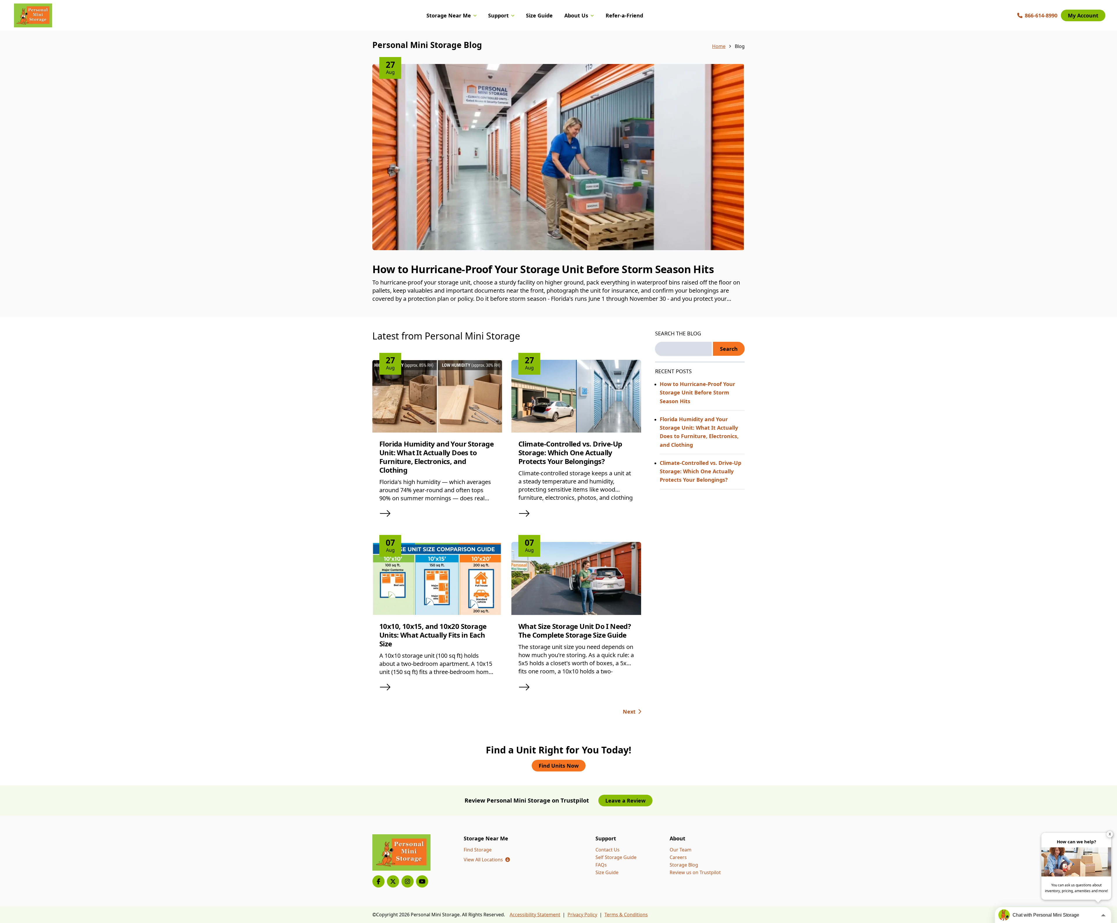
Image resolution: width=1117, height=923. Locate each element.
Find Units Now (559, 765)
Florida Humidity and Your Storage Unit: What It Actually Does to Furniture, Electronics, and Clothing (436, 457)
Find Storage (478, 849)
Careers (678, 857)
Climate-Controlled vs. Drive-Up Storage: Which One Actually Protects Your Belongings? (570, 452)
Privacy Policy (582, 914)
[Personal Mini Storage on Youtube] (422, 881)
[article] (558, 190)
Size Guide (539, 15)
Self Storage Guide (615, 857)
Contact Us (607, 849)
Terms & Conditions (626, 914)
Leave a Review (625, 800)
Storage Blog (684, 865)
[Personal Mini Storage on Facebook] (378, 881)
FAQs (601, 865)
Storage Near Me (448, 15)
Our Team (680, 849)
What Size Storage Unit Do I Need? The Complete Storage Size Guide (574, 630)
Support (498, 15)
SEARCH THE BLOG (678, 333)
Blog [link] (740, 46)
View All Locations (487, 859)
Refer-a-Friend (624, 15)
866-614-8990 (1041, 15)
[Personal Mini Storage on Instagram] (407, 881)
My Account (1083, 15)
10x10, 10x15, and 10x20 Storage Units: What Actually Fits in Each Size (432, 634)
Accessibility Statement (535, 914)
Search (729, 348)
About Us (576, 15)
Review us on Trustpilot (695, 872)
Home (718, 46)
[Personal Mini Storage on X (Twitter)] (393, 881)
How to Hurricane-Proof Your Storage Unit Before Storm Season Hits (543, 269)
